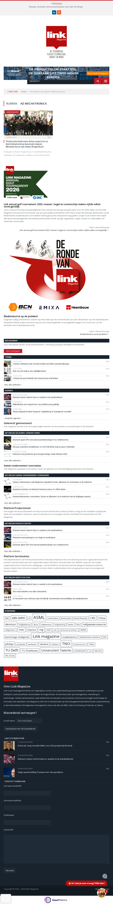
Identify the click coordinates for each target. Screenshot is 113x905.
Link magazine (46, 636)
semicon (32, 644)
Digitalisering (24, 624)
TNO (66, 643)
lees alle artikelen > (13, 384)
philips (9, 644)
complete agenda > (13, 418)
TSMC (91, 644)
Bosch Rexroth (80, 618)
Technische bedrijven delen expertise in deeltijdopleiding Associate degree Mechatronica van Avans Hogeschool (27, 144)
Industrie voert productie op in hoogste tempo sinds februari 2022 (40, 454)
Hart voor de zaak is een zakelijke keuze (29, 371)
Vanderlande (80, 651)
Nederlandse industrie (90, 637)
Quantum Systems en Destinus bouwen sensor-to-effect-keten (39, 489)
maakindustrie (70, 636)
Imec (21, 629)
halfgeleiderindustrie (94, 624)
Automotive (53, 618)
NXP (105, 637)
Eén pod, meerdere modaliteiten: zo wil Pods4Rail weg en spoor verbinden (44, 447)
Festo (70, 624)
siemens (44, 644)
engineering (60, 624)
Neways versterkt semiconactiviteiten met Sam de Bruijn (56, 6)
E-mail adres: (10, 720)
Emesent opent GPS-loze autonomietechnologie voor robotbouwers (41, 440)
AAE (7, 618)
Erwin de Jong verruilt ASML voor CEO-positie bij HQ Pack (45, 745)
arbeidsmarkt (12, 112)
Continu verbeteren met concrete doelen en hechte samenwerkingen (41, 364)
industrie (32, 629)
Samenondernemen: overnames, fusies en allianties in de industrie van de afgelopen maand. (52, 496)
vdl (90, 651)
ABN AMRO (18, 618)
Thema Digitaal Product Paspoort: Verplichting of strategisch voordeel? (42, 411)
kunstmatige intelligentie (17, 636)
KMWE (83, 630)
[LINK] (56, 39)
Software (55, 644)
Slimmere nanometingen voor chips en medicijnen (34, 537)
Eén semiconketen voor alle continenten (29, 591)
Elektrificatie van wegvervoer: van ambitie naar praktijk (36, 404)
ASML (39, 617)
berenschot (66, 618)
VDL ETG (98, 650)
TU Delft (11, 650)
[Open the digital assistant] (101, 892)
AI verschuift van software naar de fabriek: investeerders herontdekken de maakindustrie (50, 598)
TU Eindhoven (30, 650)
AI (29, 618)
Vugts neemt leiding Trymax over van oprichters (40, 772)
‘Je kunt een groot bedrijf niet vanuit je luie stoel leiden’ (35, 378)
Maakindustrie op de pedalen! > (94, 334)
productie (21, 644)
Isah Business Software (68, 630)
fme (78, 624)
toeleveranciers (80, 644)
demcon (10, 624)
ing (41, 629)
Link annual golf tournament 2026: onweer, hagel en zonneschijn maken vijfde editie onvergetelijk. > (64, 230)
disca (35, 624)
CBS (92, 618)
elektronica (46, 624)
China (102, 618)
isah (55, 630)
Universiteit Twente (56, 650)
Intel (48, 630)
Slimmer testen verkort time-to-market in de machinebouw (37, 397)
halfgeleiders (10, 630)
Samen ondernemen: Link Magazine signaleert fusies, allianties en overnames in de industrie (52, 482)
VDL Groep (10, 655)
